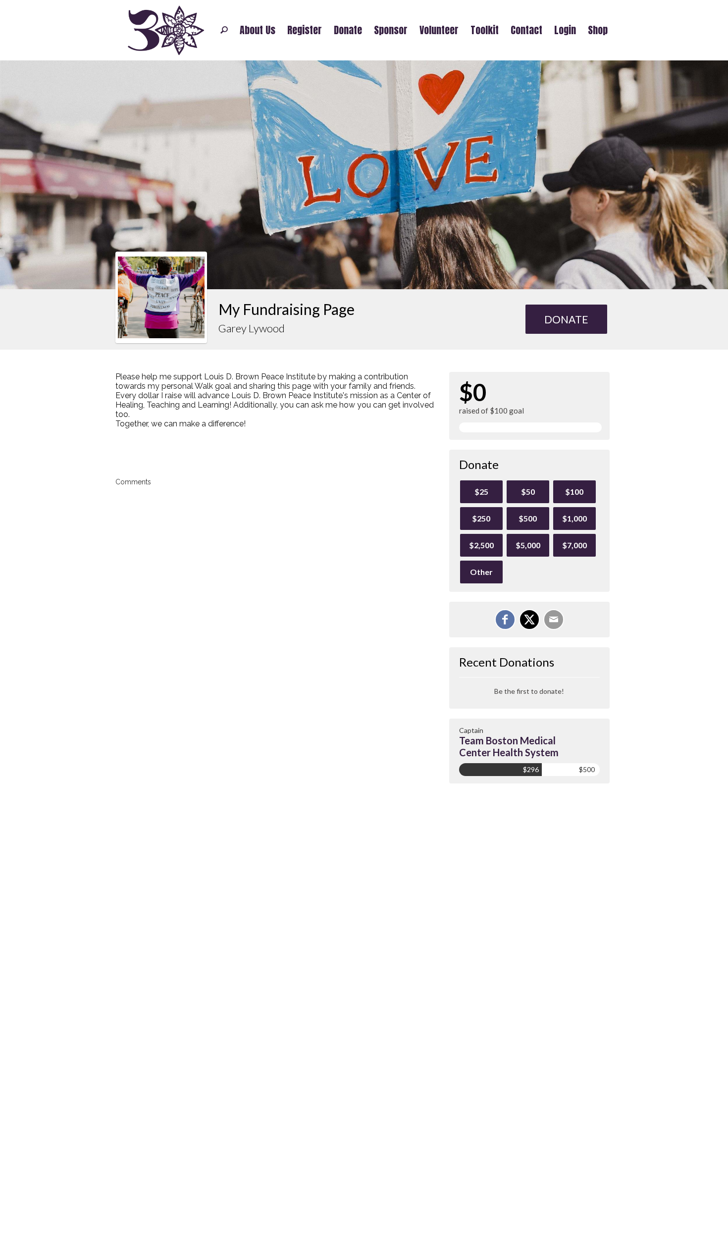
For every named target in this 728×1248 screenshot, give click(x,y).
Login (565, 30)
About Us (257, 30)
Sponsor (391, 30)
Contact (526, 30)
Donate (348, 30)
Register (304, 30)
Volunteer (439, 30)
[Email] (553, 619)
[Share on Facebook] (505, 619)
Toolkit (484, 30)
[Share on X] (529, 619)
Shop (598, 30)
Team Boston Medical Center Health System (509, 746)
